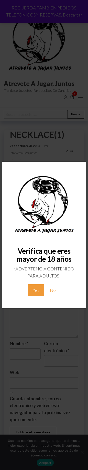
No (53, 290)
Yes (36, 290)
